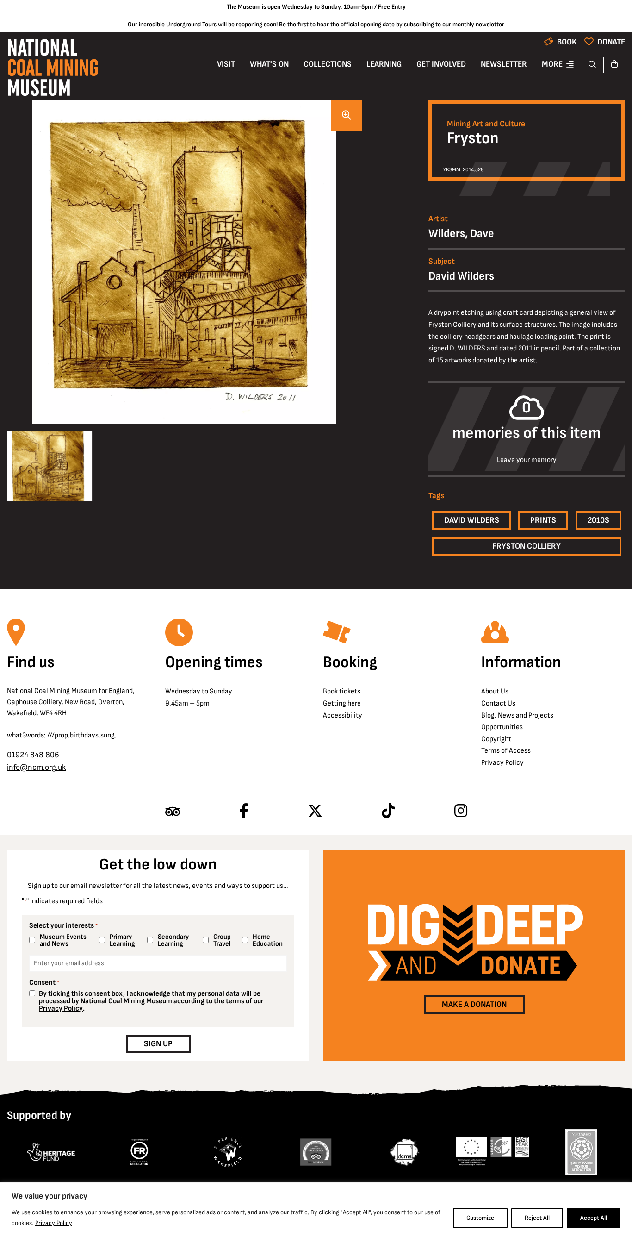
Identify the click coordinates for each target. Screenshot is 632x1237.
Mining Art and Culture (486, 124)
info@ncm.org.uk (36, 767)
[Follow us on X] (315, 811)
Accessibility (342, 715)
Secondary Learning (173, 940)
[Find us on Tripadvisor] (172, 811)
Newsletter (504, 64)
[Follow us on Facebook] (243, 811)
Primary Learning (122, 940)
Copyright (496, 739)
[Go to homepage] (53, 70)
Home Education (268, 940)
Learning (384, 64)
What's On (269, 64)
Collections (328, 64)
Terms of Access (506, 750)
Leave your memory (527, 460)
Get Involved (441, 64)
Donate (611, 42)
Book (567, 42)
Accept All (593, 1218)
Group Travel (222, 940)
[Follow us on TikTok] (388, 811)
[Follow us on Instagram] (460, 811)
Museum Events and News (63, 940)
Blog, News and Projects (517, 715)
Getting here (342, 703)
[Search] (592, 65)
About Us (494, 691)
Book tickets (341, 691)
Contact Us (498, 703)
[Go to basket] (614, 65)
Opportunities (502, 727)
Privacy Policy (53, 1223)
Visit (226, 64)
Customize (480, 1218)
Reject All (537, 1218)
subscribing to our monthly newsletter (454, 24)
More (552, 64)
